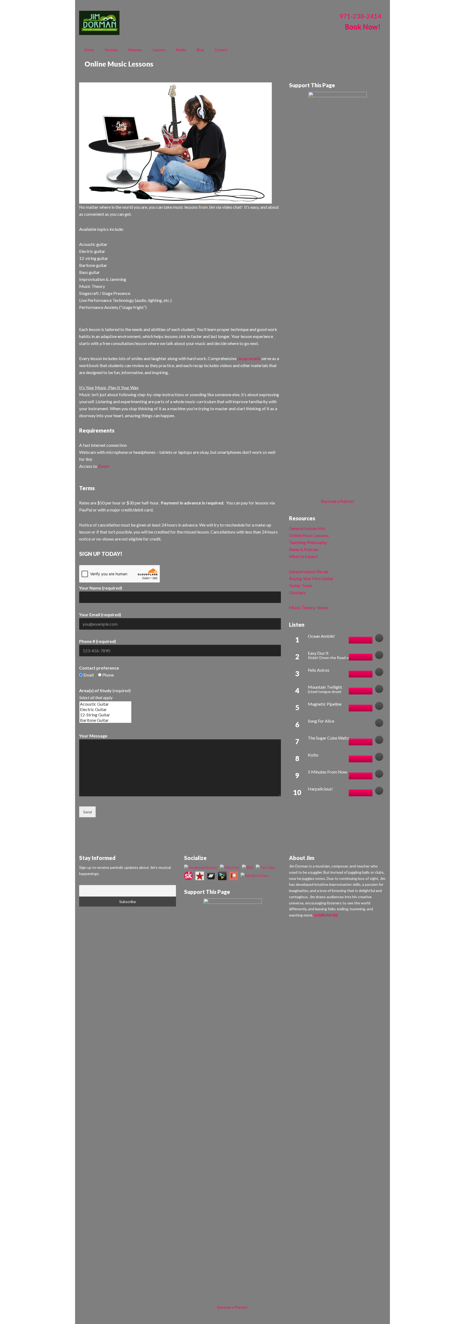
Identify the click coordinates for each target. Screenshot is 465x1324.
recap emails (248, 358)
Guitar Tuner (300, 585)
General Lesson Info (307, 528)
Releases (135, 50)
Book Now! (363, 27)
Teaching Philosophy (308, 542)
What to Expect (303, 556)
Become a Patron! (337, 501)
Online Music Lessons (309, 535)
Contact (220, 50)
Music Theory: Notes (308, 607)
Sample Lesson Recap (308, 571)
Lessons (159, 50)
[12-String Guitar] (105, 714)
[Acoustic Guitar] (105, 704)
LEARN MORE (326, 915)
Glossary (297, 592)
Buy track (360, 640)
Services (111, 50)
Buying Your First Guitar (311, 578)
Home (89, 50)
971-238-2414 (360, 16)
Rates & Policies (304, 549)
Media (181, 50)
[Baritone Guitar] (105, 720)
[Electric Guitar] (105, 709)
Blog (200, 50)
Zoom (103, 466)
